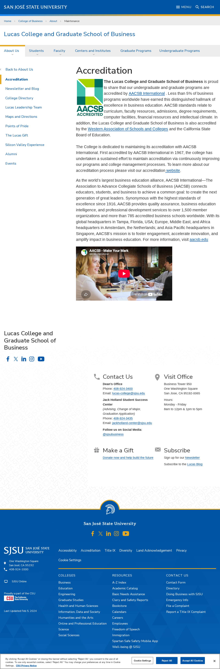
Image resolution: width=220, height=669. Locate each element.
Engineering (66, 594)
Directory (172, 588)
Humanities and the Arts (75, 618)
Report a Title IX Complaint (186, 612)
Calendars (119, 612)
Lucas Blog (194, 464)
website (172, 170)
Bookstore (119, 606)
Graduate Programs (135, 50)
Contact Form (175, 582)
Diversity (125, 550)
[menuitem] (12, 51)
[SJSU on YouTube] (125, 534)
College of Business (30, 21)
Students (36, 50)
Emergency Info (177, 600)
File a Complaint (177, 606)
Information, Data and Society (79, 612)
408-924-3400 (123, 388)
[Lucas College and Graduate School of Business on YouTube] (41, 359)
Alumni (11, 154)
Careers (117, 618)
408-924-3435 (123, 418)
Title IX (109, 550)
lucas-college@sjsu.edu (128, 393)
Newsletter (192, 457)
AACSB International (147, 93)
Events (10, 163)
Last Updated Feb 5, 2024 (20, 611)
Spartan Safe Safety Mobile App (135, 641)
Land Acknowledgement (154, 550)
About (53, 21)
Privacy (181, 550)
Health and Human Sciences (78, 606)
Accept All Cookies (192, 660)
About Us (11, 50)
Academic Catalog (125, 588)
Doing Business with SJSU (184, 594)
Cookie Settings (69, 560)
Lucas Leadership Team (23, 107)
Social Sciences (68, 635)
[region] (110, 661)
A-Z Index (119, 582)
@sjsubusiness (113, 434)
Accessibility (67, 550)
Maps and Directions (21, 116)
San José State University (35, 7)
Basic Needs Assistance (128, 594)
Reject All (167, 660)
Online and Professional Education (82, 623)
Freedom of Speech (126, 629)
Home (7, 21)
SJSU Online (19, 581)
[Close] (214, 661)
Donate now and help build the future (128, 457)
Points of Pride (17, 126)
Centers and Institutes (93, 50)
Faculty (59, 50)
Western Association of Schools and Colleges (128, 129)
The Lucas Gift (16, 135)
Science (63, 629)
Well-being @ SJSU (126, 647)
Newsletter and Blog (22, 88)
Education (65, 588)
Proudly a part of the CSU (19, 593)
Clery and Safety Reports (130, 600)
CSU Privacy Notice (26, 665)
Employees (120, 623)
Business (64, 582)
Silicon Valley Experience (24, 144)
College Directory (19, 98)
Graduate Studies (71, 600)
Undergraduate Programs (179, 50)
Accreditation (16, 79)
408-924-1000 (18, 569)
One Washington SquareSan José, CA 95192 (23, 563)
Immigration (120, 635)
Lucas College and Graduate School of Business (69, 34)
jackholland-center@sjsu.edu (132, 423)
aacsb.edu (199, 239)
